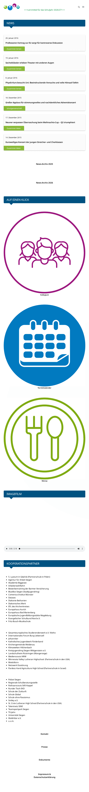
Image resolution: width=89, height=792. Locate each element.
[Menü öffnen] (83, 6)
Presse (44, 747)
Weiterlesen (12, 43)
